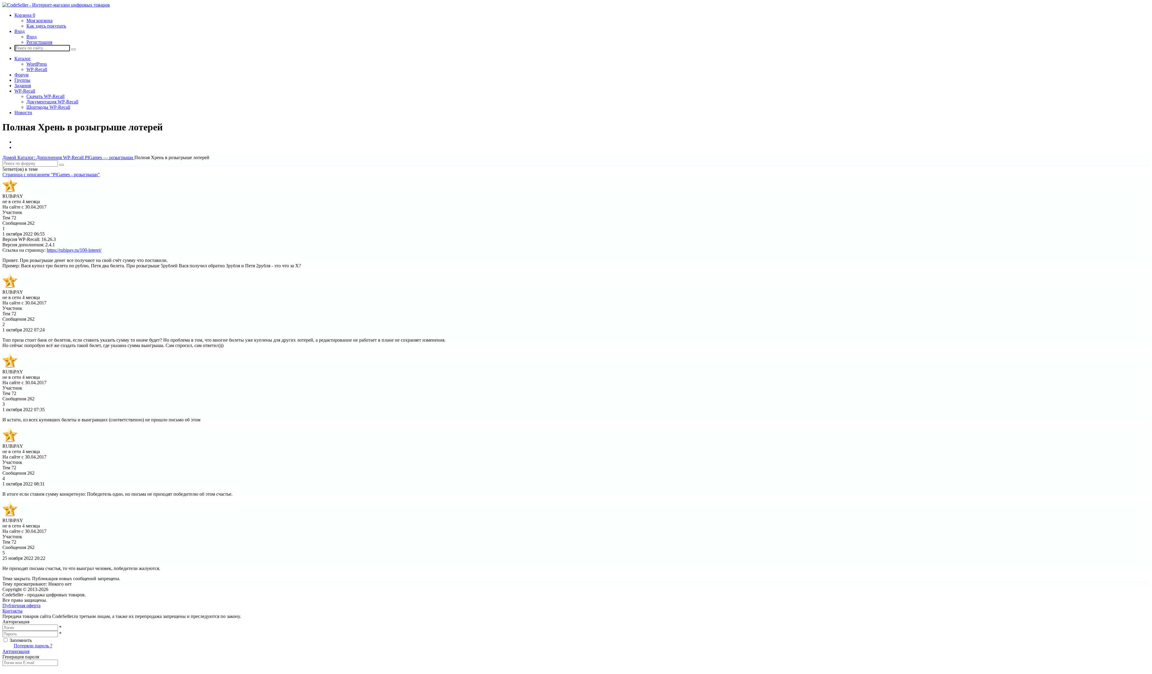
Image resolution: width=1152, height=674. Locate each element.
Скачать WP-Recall (45, 96)
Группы (22, 80)
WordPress (36, 64)
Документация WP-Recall (52, 101)
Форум (21, 74)
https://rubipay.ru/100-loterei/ (74, 250)
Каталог (22, 58)
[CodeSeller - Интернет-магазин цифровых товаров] (56, 4)
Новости (23, 112)
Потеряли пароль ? (33, 645)
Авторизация (15, 651)
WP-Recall (36, 69)
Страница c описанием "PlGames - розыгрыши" (51, 174)
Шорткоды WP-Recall (48, 107)
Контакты (12, 610)
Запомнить (21, 640)
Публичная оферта (21, 605)
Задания (22, 85)
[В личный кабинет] (9, 190)
